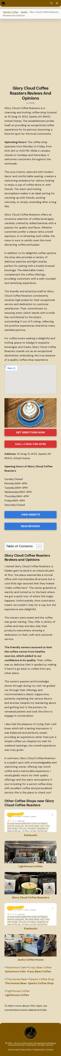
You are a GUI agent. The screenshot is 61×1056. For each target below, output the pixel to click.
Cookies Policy (39, 1049)
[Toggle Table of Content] (37, 546)
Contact (49, 1049)
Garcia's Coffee (10, 12)
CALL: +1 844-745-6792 (30, 444)
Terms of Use (13, 1049)
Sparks (24, 12)
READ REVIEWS (30, 526)
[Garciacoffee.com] (3, 3)
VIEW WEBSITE (30, 514)
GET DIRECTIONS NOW (30, 432)
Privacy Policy (26, 1049)
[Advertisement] (30, 53)
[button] (51, 3)
